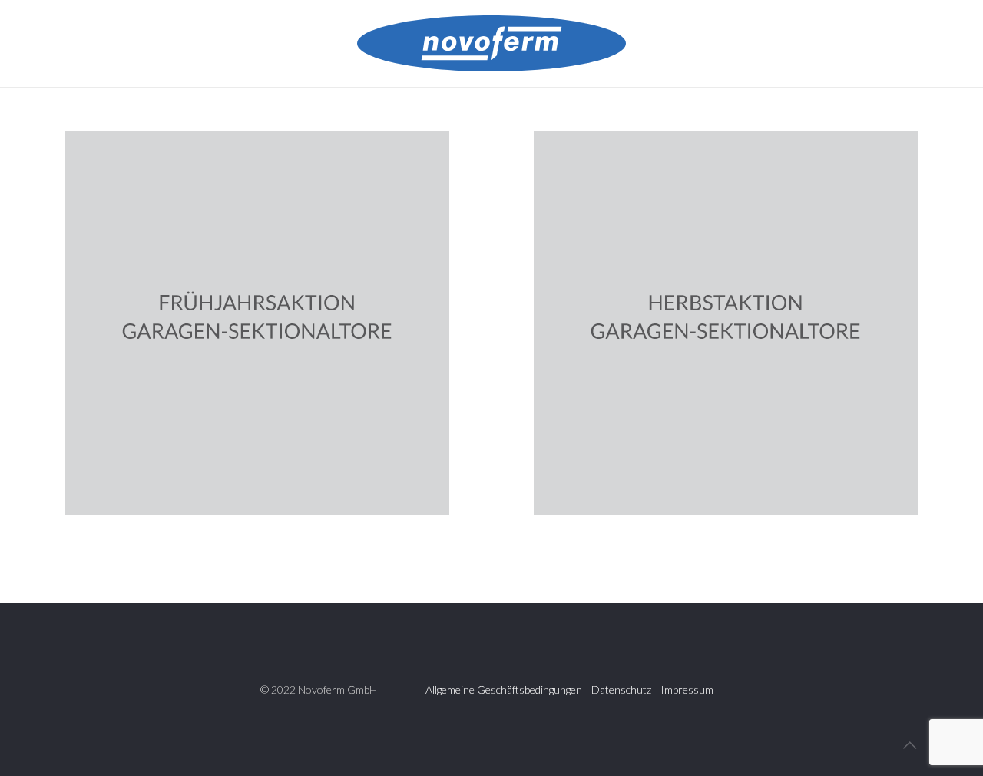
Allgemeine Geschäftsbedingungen (503, 689)
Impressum (686, 689)
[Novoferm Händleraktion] (491, 43)
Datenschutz (621, 689)
